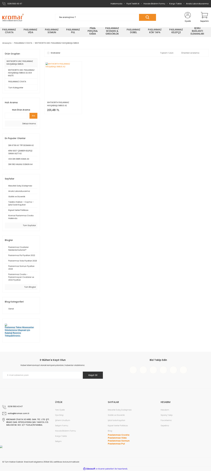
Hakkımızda (116, 3)
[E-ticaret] (105, 468)
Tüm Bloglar (30, 287)
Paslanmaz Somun (119, 440)
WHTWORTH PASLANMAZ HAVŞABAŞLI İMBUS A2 (58, 104)
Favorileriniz (166, 420)
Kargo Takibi (175, 3)
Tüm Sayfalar (29, 225)
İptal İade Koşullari (116, 420)
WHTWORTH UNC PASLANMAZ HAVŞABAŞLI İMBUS (57, 43)
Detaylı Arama (29, 123)
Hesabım (165, 409)
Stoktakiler (55, 53)
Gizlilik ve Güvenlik (116, 415)
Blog (110, 430)
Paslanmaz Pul (116, 443)
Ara (33, 115)
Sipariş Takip (167, 415)
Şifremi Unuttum (62, 420)
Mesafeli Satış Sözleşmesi (120, 409)
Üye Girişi (59, 415)
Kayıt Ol (93, 375)
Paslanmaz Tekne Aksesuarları (19, 327)
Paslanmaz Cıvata (118, 434)
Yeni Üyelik (60, 409)
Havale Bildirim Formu (154, 3)
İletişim (58, 441)
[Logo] (13, 17)
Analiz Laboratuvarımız (197, 3)
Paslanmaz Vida (117, 437)
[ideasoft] (89, 468)
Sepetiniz (165, 425)
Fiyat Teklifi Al (133, 3)
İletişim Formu (61, 425)
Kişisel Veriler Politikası (118, 425)
